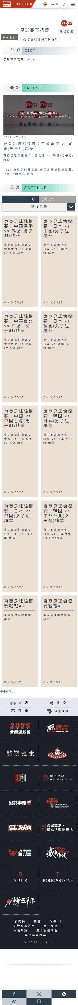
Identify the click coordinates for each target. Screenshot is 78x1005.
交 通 (23, 703)
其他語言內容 (36, 935)
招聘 (38, 921)
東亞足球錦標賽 (25, 169)
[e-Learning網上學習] (57, 777)
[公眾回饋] (49, 711)
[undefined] (45, 4)
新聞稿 (21, 921)
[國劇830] (20, 777)
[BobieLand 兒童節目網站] (57, 753)
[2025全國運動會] (20, 728)
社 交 (62, 703)
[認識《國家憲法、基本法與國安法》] (57, 827)
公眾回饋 (61, 711)
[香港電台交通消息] (13, 702)
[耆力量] (20, 852)
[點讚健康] (20, 753)
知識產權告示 (25, 926)
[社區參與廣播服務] (57, 802)
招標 (54, 921)
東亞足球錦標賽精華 (56, 169)
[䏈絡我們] (13, 710)
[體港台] (57, 728)
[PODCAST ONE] (57, 877)
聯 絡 (23, 710)
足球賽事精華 (35, 30)
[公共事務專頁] (20, 802)
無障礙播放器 (48, 930)
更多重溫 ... (7, 691)
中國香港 (19, 174)
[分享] (51, 702)
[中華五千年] (20, 902)
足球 (6, 174)
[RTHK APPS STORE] (20, 877)
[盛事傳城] (57, 852)
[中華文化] (20, 827)
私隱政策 (21, 930)
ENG (52, 4)
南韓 (30, 174)
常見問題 (52, 926)
